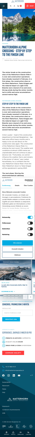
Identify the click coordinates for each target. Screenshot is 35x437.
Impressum (5, 406)
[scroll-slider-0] (25, 297)
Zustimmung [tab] (6, 185)
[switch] (30, 223)
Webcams (20, 434)
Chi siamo (8, 58)
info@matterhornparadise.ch (14, 370)
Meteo (13, 434)
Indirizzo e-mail (6, 308)
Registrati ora (11, 319)
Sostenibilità (6, 382)
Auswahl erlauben (17, 249)
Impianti (6, 434)
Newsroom (15, 58)
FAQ (3, 392)
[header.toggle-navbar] (3, 6)
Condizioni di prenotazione (11, 410)
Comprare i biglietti (13, 353)
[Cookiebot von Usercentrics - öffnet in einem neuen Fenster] (25, 180)
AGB (3, 413)
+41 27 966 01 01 (10, 367)
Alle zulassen (17, 243)
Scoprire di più (7, 291)
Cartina (28, 434)
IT (32, 375)
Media (4, 389)
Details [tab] (17, 185)
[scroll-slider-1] (30, 297)
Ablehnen (17, 255)
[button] (11, 6)
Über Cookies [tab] (28, 185)
